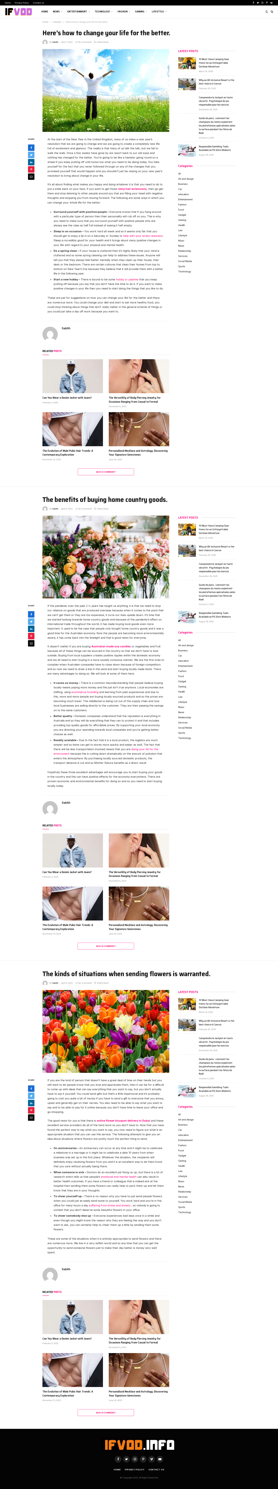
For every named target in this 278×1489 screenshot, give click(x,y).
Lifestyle (158, 11)
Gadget (182, 214)
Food (181, 209)
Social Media (185, 261)
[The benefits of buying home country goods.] (105, 557)
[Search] (271, 11)
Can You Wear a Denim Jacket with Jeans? (67, 398)
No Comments (85, 42)
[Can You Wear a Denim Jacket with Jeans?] (72, 376)
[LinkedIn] (31, 162)
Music (181, 240)
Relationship (184, 251)
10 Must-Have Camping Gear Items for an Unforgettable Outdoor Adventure (214, 63)
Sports (181, 266)
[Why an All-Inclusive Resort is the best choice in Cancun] (187, 84)
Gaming (139, 11)
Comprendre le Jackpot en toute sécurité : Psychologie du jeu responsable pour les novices (216, 101)
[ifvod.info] (19, 11)
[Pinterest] (31, 169)
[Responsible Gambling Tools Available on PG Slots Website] (187, 150)
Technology (102, 11)
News (56, 11)
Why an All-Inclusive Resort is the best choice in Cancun (216, 82)
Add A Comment (106, 472)
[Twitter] (31, 155)
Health (181, 225)
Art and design (186, 178)
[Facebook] (31, 147)
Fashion (123, 11)
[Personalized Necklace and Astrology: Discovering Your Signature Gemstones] (139, 429)
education (183, 194)
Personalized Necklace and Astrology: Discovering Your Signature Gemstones (138, 453)
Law (180, 230)
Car (180, 189)
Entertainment (77, 11)
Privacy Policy (22, 2)
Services (183, 256)
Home (8, 2)
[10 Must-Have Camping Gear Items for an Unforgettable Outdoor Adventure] (187, 63)
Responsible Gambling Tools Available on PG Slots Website (215, 148)
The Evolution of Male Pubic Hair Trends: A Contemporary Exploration (67, 453)
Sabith (55, 42)
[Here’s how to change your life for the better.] (105, 90)
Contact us (38, 2)
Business (183, 184)
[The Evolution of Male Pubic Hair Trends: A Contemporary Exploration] (72, 429)
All (179, 173)
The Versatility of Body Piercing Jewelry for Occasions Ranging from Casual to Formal (135, 400)
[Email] (31, 176)
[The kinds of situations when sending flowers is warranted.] (105, 1031)
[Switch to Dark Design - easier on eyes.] (267, 11)
